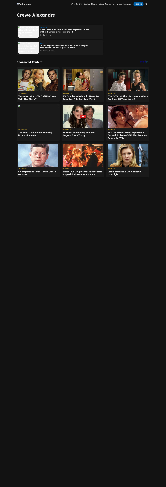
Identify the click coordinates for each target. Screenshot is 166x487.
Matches (94, 4)
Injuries (101, 4)
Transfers (87, 4)
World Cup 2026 (76, 4)
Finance (108, 4)
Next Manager (117, 4)
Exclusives (127, 4)
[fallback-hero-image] (28, 32)
